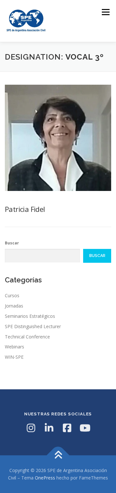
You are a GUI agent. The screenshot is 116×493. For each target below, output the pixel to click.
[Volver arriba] (58, 455)
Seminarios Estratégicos (30, 316)
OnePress (45, 478)
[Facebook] (67, 428)
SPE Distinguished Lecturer (33, 326)
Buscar (12, 243)
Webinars (14, 347)
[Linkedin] (49, 428)
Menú (105, 12)
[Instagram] (31, 428)
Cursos (12, 295)
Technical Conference (27, 337)
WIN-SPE (14, 357)
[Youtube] (85, 428)
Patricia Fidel (25, 209)
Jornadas (14, 306)
